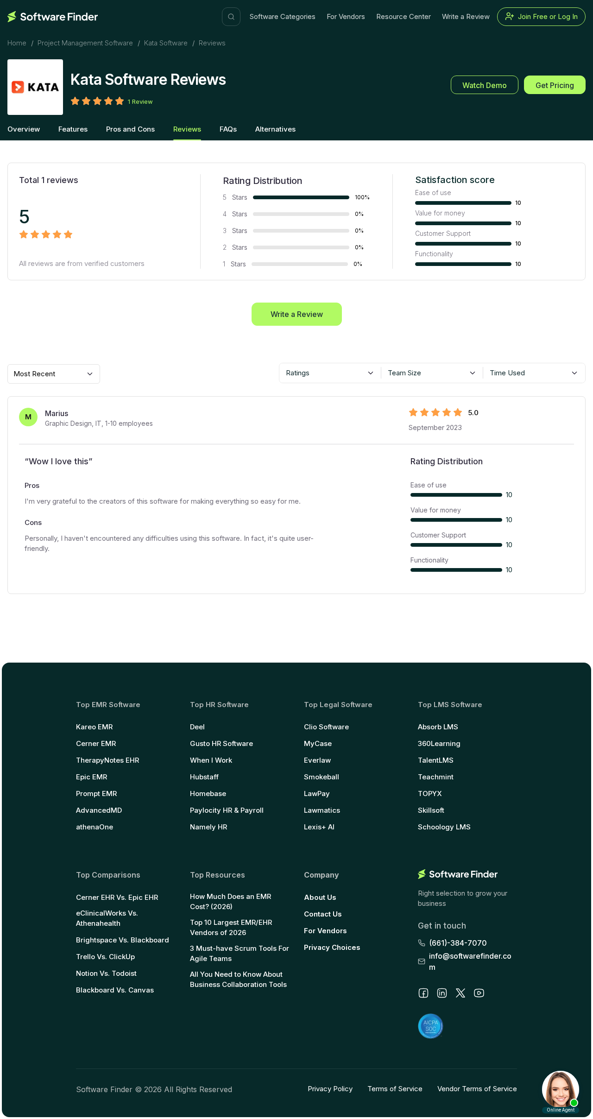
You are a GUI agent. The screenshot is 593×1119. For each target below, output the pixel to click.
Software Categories (282, 16)
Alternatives (275, 129)
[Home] (52, 16)
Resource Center (403, 16)
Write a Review (466, 16)
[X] (460, 993)
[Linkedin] (442, 993)
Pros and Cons (130, 129)
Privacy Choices (332, 947)
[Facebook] (423, 993)
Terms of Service (395, 1088)
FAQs (228, 129)
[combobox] (330, 373)
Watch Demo (484, 85)
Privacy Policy (330, 1088)
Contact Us (323, 914)
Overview (23, 129)
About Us (320, 897)
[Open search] (231, 16)
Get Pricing (555, 85)
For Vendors (346, 16)
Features (73, 129)
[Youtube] (479, 993)
